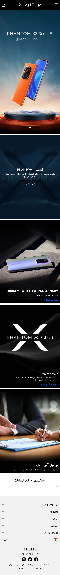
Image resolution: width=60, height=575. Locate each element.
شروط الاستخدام (28, 565)
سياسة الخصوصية (44, 565)
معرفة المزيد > (49, 299)
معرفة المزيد (30, 183)
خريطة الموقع (14, 565)
